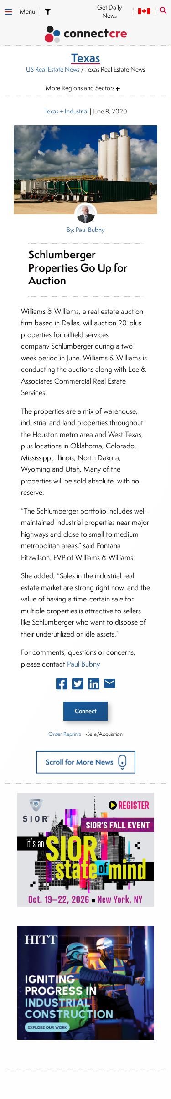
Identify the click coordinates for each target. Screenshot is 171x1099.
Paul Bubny (83, 664)
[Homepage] (85, 36)
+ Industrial (73, 111)
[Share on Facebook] (61, 686)
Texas (51, 111)
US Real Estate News (52, 69)
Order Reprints (64, 733)
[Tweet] (77, 686)
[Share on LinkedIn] (93, 686)
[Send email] (109, 685)
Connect (85, 711)
